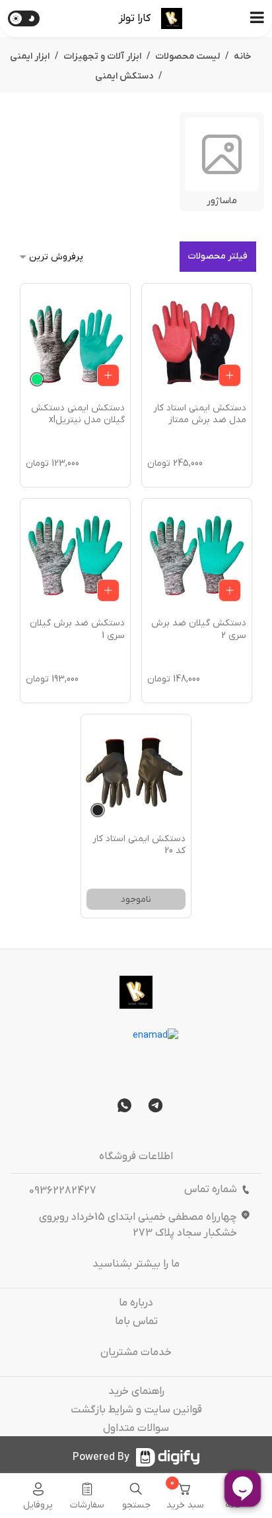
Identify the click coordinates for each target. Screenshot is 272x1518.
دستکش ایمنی (124, 76)
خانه (243, 56)
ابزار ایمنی (30, 56)
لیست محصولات (187, 56)
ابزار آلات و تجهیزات (102, 56)
